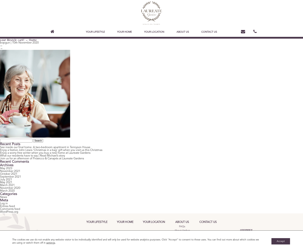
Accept (281, 241)
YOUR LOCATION (154, 32)
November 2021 (10, 171)
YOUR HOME (124, 32)
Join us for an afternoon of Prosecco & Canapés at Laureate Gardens (42, 158)
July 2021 (6, 179)
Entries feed (7, 206)
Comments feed (10, 209)
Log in (4, 203)
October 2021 (8, 174)
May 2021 (6, 182)
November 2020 (10, 188)
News (3, 197)
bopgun (5, 42)
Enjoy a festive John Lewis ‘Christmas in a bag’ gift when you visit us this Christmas (51, 150)
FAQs (182, 226)
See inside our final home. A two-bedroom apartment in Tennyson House (45, 147)
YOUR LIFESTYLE (95, 32)
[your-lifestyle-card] (35, 136)
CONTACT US (209, 32)
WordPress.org (9, 212)
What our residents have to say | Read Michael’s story (32, 155)
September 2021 (10, 176)
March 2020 (7, 191)
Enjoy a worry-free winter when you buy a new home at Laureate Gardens (45, 153)
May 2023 (6, 168)
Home (31, 40)
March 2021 (7, 185)
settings (50, 243)
